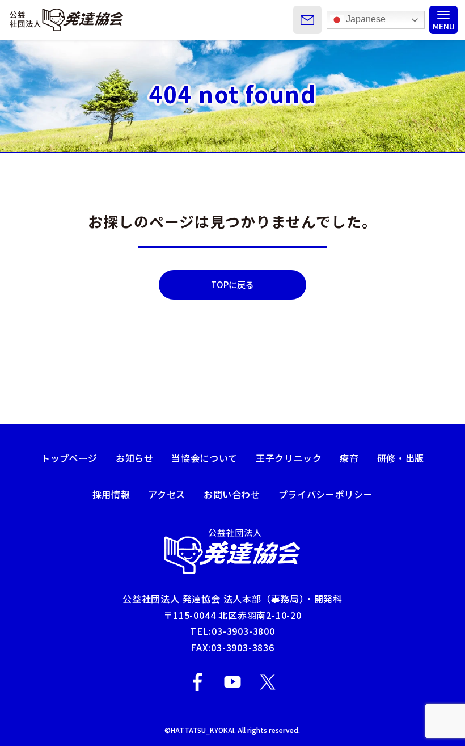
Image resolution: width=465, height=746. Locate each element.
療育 (349, 458)
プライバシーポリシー (325, 494)
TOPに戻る (232, 284)
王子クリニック (289, 458)
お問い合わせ (232, 494)
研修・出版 (400, 458)
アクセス (166, 494)
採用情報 (111, 494)
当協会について (204, 458)
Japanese (365, 19)
